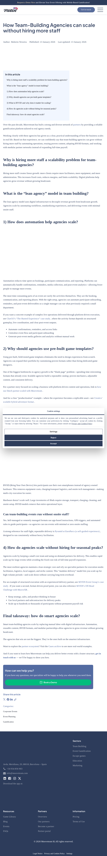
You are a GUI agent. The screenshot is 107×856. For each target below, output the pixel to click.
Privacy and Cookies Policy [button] (54, 854)
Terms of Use (79, 821)
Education (77, 760)
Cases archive (54, 646)
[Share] (15, 699)
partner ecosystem (30, 646)
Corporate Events (10, 711)
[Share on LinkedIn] (11, 699)
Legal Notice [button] (37, 854)
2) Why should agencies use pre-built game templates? (29, 97)
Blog (5, 821)
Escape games (79, 756)
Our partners (44, 821)
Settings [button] (69, 854)
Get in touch (86, 10)
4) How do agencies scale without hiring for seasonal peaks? (31, 109)
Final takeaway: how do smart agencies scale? (25, 114)
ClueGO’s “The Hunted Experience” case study (29, 318)
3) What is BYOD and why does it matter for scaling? (29, 103)
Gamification (8, 722)
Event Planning (9, 716)
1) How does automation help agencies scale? (25, 91)
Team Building (79, 746)
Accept (53, 443)
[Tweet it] (4, 699)
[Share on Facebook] (8, 699)
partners (77, 124)
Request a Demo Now (26, 2)
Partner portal (44, 831)
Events (6, 826)
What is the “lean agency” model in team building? (27, 86)
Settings (53, 431)
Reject (54, 437)
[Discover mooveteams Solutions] (10, 9)
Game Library (9, 816)
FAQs (5, 831)
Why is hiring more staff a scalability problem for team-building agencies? (37, 80)
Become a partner (46, 826)
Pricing (76, 816)
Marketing (77, 765)
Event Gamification (82, 751)
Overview (42, 816)
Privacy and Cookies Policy (82, 424)
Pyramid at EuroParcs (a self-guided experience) (77, 531)
